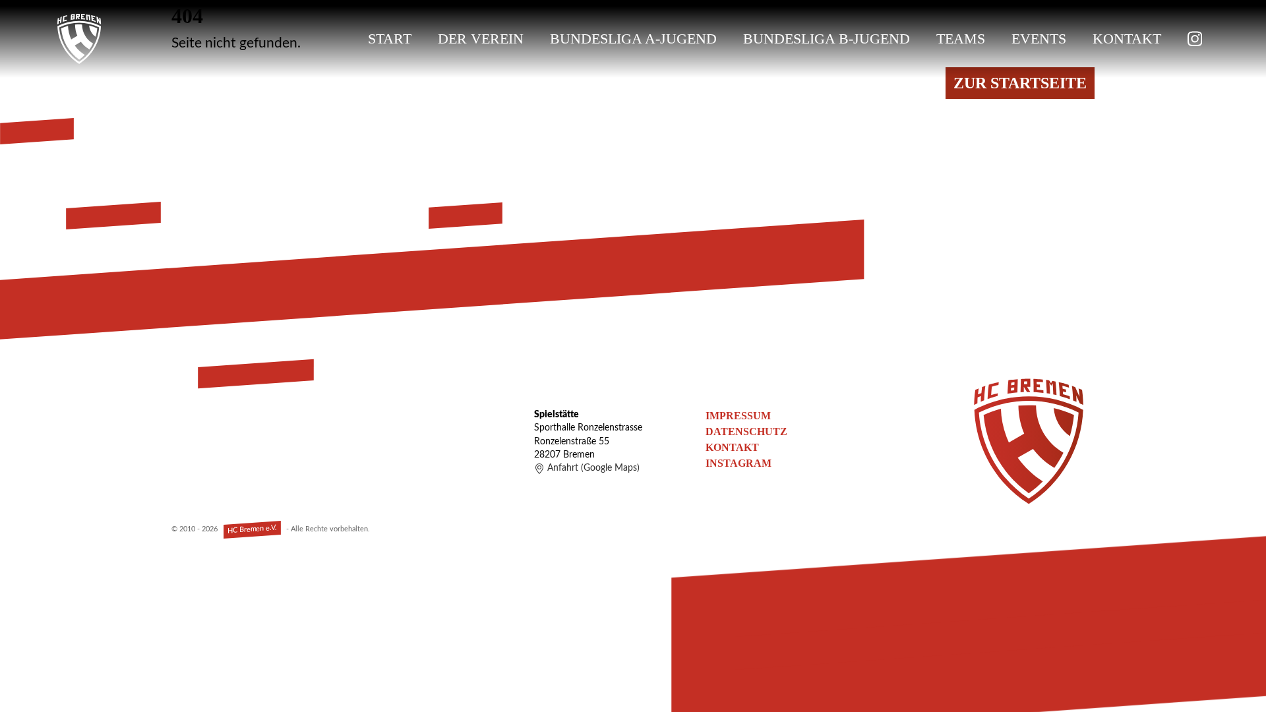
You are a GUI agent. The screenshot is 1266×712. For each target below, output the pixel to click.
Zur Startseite (1020, 83)
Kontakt (1127, 38)
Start (389, 38)
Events (1038, 38)
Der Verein (481, 38)
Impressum (738, 415)
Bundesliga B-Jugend (826, 38)
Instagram (738, 463)
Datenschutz (746, 431)
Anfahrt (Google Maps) (593, 468)
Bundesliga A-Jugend (633, 38)
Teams (960, 38)
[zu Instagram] (1195, 39)
